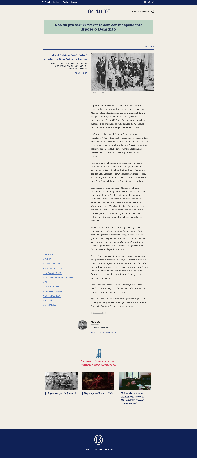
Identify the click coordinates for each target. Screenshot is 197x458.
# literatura (49, 305)
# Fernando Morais (52, 273)
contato (109, 450)
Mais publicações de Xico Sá (103, 332)
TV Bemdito (47, 2)
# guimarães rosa (51, 296)
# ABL (45, 282)
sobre (89, 450)
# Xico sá (47, 300)
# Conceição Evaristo (53, 287)
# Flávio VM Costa (51, 264)
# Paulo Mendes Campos (54, 268)
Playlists (66, 2)
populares (144, 11)
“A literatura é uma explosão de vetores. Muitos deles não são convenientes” (132, 398)
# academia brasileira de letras (59, 277)
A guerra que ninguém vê (62, 393)
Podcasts (57, 2)
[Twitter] (149, 2)
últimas (133, 11)
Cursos (74, 2)
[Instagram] (153, 2)
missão (98, 450)
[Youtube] (145, 2)
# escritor (48, 254)
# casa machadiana (52, 291)
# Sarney (47, 259)
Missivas (148, 46)
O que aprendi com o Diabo (99, 393)
